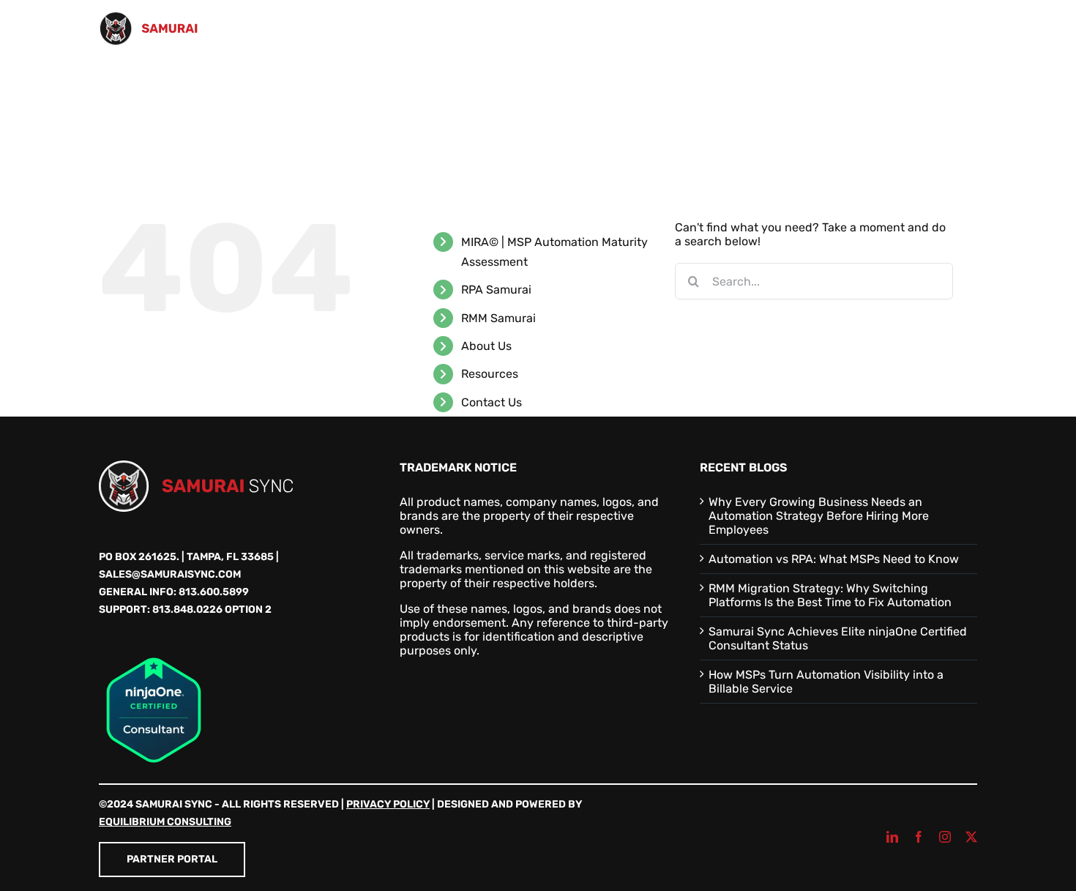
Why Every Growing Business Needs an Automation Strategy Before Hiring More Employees (819, 516)
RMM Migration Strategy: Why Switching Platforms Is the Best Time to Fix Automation (830, 595)
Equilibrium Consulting (165, 822)
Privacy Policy (388, 804)
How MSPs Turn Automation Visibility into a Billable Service (826, 682)
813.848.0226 (187, 609)
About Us (486, 346)
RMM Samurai (498, 318)
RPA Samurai (496, 290)
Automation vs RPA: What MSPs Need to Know (834, 559)
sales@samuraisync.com (170, 574)
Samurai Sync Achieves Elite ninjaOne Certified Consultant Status (838, 638)
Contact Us (491, 402)
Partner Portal (172, 859)
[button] (954, 86)
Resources (489, 374)
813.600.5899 (214, 592)
